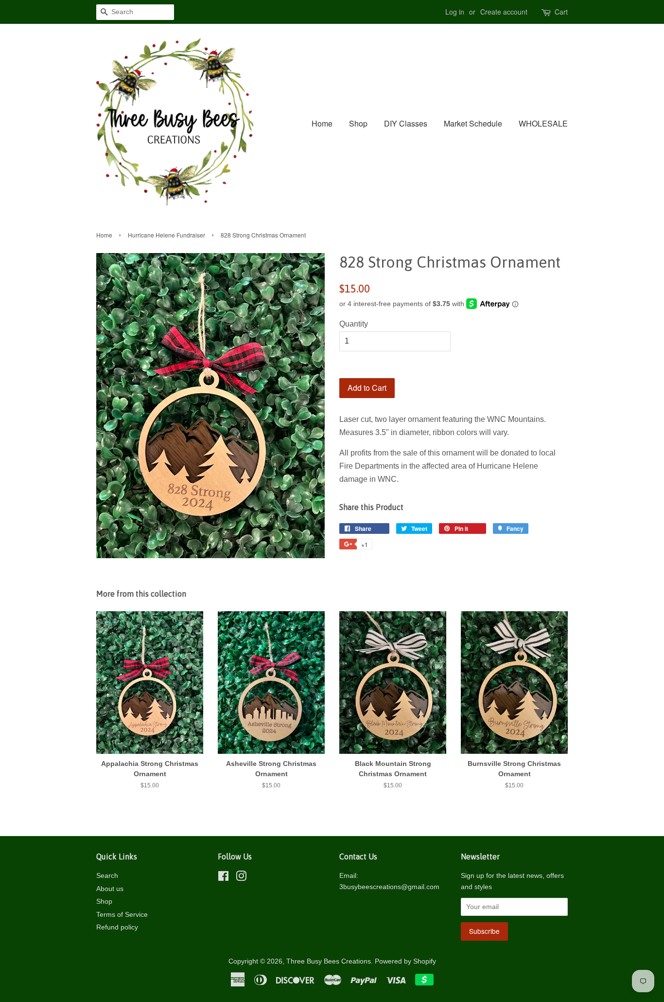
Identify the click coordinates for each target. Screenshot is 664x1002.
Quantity (353, 324)
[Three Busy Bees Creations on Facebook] (223, 878)
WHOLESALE (543, 123)
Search (107, 875)
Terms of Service (122, 914)
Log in (454, 12)
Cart (561, 12)
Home (322, 123)
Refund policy (117, 927)
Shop (358, 123)
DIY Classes (405, 123)
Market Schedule (473, 123)
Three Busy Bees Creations (328, 961)
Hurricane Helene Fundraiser (166, 235)
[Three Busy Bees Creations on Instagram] (241, 878)
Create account (503, 12)
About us (109, 889)
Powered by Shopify (405, 961)
